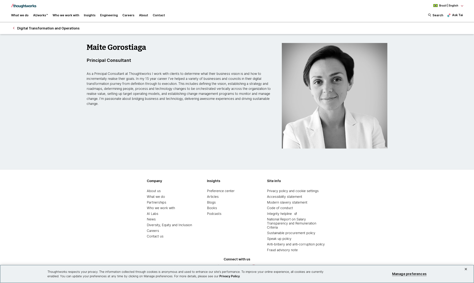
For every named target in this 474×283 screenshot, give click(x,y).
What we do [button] (20, 15)
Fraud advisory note (282, 250)
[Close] (466, 269)
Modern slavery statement (287, 202)
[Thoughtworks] (23, 4)
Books (212, 208)
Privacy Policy (229, 276)
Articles (213, 197)
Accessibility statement (284, 197)
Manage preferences (409, 274)
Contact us (155, 236)
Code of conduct (280, 208)
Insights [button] (90, 15)
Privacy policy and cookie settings (293, 191)
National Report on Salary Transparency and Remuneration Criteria (291, 223)
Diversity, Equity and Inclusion (169, 225)
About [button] (143, 15)
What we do (156, 197)
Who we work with (161, 208)
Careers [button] (128, 15)
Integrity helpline (279, 214)
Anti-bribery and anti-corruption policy (296, 244)
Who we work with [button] (66, 15)
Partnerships (156, 202)
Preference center (221, 191)
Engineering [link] (109, 15)
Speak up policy (279, 239)
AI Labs (152, 214)
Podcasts (214, 214)
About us (154, 191)
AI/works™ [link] (40, 15)
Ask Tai (457, 15)
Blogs (211, 202)
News (151, 219)
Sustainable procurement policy (291, 233)
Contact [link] (159, 15)
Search (438, 15)
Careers (153, 231)
